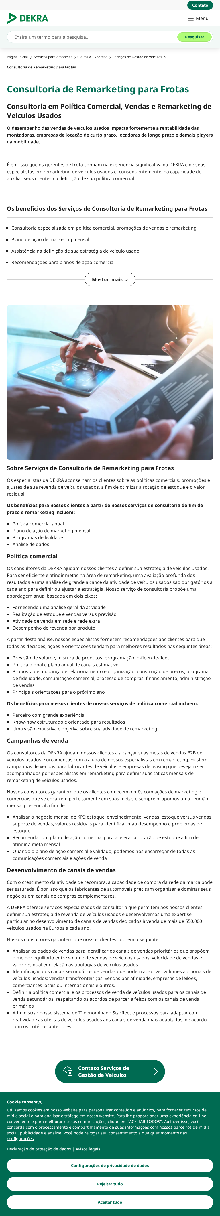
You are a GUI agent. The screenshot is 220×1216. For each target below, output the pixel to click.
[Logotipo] (30, 18)
